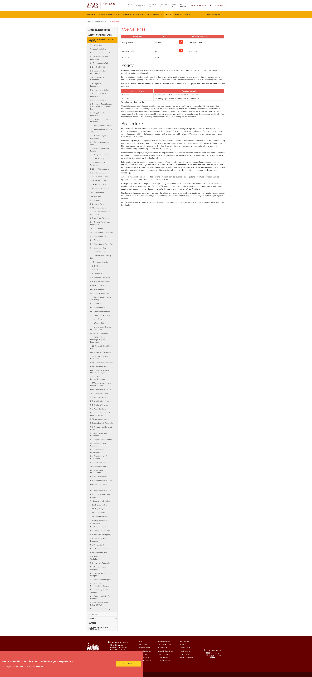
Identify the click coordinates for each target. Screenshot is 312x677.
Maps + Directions (144, 651)
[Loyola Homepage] (93, 650)
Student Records (163, 658)
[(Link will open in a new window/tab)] (212, 654)
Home (89, 22)
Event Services (142, 658)
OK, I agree (128, 664)
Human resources (99, 30)
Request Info (142, 645)
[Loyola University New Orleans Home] (92, 5)
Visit (139, 641)
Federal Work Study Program (98, 628)
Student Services (163, 661)
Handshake (161, 648)
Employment (142, 654)
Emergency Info (143, 648)
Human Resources (101, 22)
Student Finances (143, 661)
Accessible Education (165, 645)
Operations (109, 3)
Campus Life (184, 648)
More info (40, 666)
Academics (183, 645)
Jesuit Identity (184, 651)
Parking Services (163, 654)
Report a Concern (186, 658)
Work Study (183, 654)
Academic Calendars (165, 651)
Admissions (184, 641)
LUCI (187, 14)
